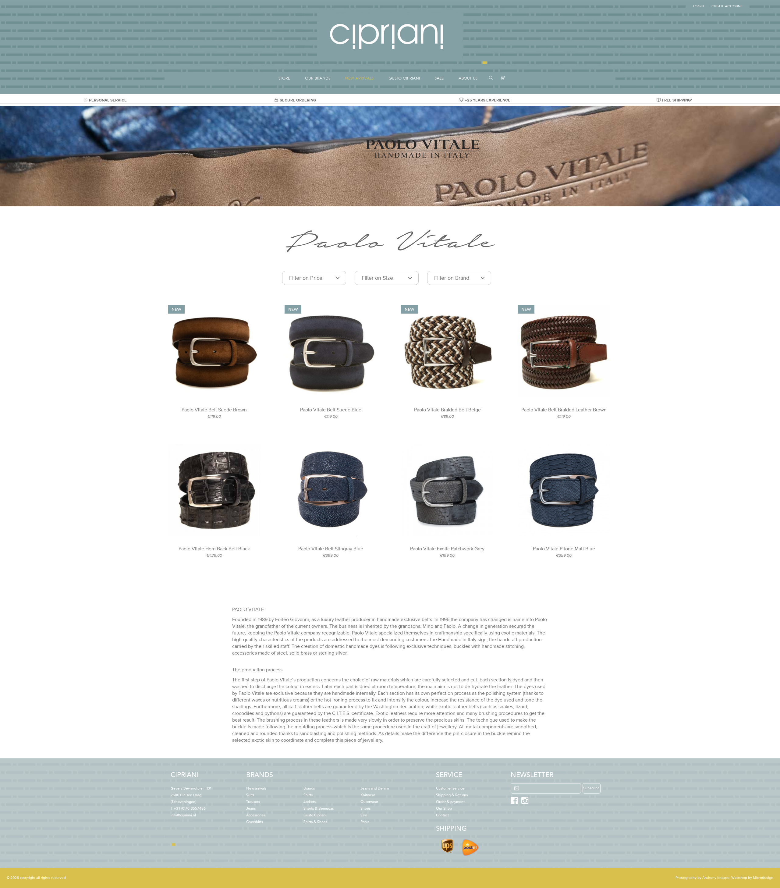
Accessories (255, 815)
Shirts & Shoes (315, 822)
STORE (284, 78)
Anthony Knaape (715, 878)
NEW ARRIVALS (359, 78)
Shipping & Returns (452, 795)
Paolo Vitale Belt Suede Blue (330, 410)
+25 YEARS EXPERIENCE (487, 100)
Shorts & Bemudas (318, 809)
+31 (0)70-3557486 (190, 809)
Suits (250, 795)
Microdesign (763, 878)
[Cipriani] (390, 59)
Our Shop (444, 809)
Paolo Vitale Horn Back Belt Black (214, 549)
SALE (439, 78)
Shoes (365, 809)
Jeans (251, 809)
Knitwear (367, 795)
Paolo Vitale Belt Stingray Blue (330, 549)
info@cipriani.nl (183, 815)
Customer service (450, 788)
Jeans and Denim (374, 788)
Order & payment (450, 802)
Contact (442, 815)
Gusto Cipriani (315, 815)
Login (698, 6)
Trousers (253, 802)
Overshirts (254, 822)
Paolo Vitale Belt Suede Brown (214, 410)
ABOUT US (468, 78)
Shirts (308, 795)
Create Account (726, 6)
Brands (309, 788)
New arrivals (256, 788)
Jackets (309, 802)
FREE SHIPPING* (677, 100)
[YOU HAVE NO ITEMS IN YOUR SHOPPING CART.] (503, 78)
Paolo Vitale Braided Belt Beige (447, 410)
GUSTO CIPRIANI (404, 78)
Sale (363, 815)
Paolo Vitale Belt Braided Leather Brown (564, 410)
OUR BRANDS (317, 78)
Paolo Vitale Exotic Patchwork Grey (447, 549)
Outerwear (369, 802)
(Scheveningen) (191, 795)
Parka (364, 822)
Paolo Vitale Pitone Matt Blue (564, 549)
